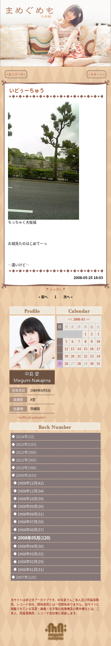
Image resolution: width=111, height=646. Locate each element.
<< (70, 319)
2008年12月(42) (31, 482)
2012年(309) (26, 452)
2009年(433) (26, 475)
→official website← (32, 417)
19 (66, 356)
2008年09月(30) (31, 506)
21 (79, 356)
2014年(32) (25, 436)
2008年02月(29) (31, 561)
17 (98, 349)
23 (92, 356)
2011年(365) (26, 459)
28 (79, 364)
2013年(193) (26, 444)
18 (60, 356)
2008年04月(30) (31, 546)
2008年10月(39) (31, 498)
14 (79, 349)
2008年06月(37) (31, 529)
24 (98, 356)
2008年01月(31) (31, 569)
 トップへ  (55, 289)
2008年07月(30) (31, 521)
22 (85, 356)
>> (88, 319)
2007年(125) (26, 577)
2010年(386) (26, 467)
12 (66, 349)
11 (59, 349)
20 (72, 356)
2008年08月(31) (31, 513)
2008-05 (79, 319)
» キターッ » (96, 74)
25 (60, 364)
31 (98, 364)
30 (92, 364)
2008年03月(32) (31, 553)
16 (92, 349)
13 (72, 349)
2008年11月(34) (31, 490)
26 (66, 364)
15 (85, 349)
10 (98, 342)
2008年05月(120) (34, 538)
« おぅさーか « (16, 74)
